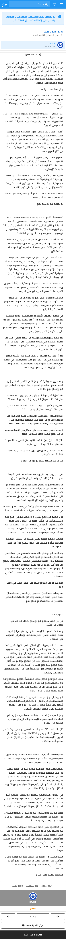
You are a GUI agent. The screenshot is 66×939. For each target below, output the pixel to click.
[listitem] (33, 45)
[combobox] (29, 4)
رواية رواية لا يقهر (53, 31)
